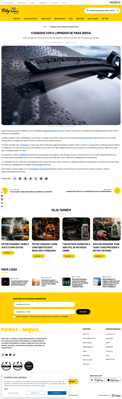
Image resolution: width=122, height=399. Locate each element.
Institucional (93, 19)
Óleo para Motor (30, 19)
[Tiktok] (2, 203)
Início (45, 27)
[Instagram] (2, 192)
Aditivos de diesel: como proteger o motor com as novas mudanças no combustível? (80, 283)
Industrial (22, 3)
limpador (24, 145)
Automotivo (8, 3)
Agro (32, 3)
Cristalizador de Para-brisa (40, 169)
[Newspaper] (2, 206)
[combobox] (99, 10)
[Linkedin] (2, 199)
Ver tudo (105, 19)
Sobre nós (43, 3)
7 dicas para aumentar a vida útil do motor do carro (76, 247)
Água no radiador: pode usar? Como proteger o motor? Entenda (106, 247)
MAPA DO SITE (110, 359)
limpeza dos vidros (51, 131)
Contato (55, 3)
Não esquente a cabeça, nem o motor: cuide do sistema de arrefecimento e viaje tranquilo (111, 283)
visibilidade (24, 155)
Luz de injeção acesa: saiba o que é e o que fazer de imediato (20, 283)
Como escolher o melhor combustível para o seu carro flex (50, 283)
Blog (65, 3)
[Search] (118, 10)
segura (56, 155)
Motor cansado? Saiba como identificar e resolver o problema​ (44, 247)
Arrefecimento (60, 19)
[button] (15, 178)
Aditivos (17, 19)
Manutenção (46, 19)
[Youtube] (2, 196)
